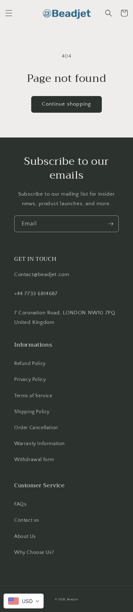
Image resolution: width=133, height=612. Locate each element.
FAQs (20, 504)
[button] (9, 13)
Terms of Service (33, 396)
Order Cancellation (36, 428)
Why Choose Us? (34, 552)
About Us (25, 536)
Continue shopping (66, 104)
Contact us (26, 520)
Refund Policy (30, 363)
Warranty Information (39, 444)
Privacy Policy (30, 379)
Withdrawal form (34, 459)
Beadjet (72, 599)
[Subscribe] (110, 223)
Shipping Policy (32, 412)
